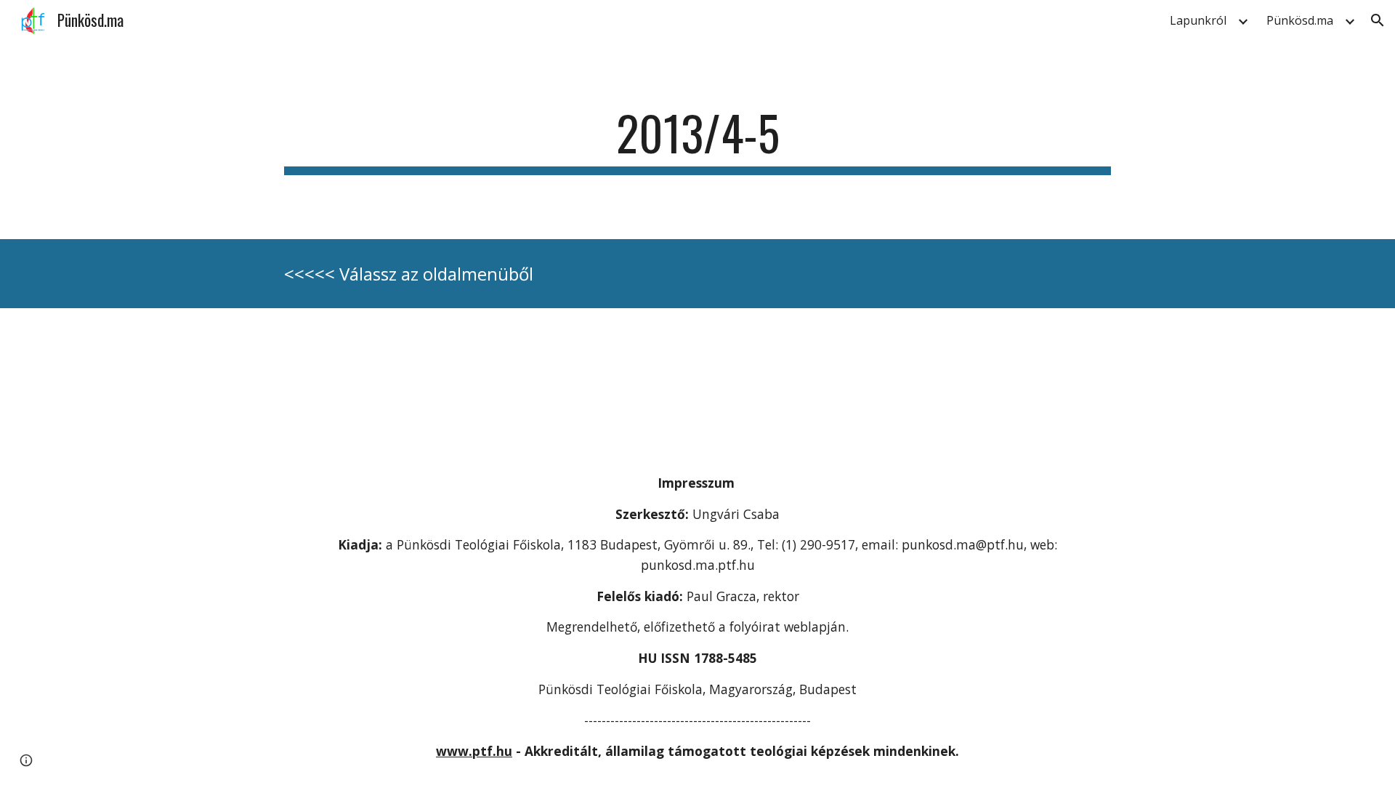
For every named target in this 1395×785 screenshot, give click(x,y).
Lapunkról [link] (1198, 20)
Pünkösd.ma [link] (1299, 20)
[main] (697, 140)
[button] (1377, 20)
